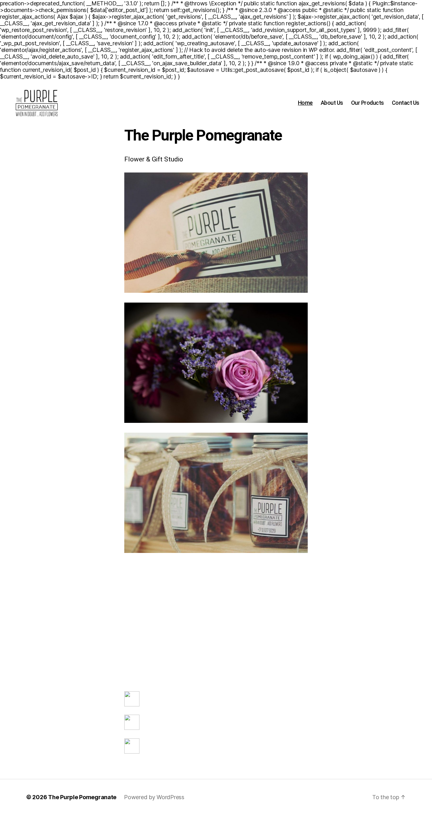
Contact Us (405, 102)
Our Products (367, 102)
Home (305, 102)
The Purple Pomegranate (82, 797)
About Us (332, 102)
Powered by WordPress (154, 797)
